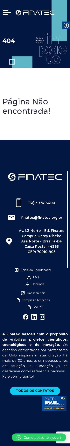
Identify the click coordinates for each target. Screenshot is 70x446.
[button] (39, 437)
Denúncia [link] (38, 284)
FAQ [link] (36, 277)
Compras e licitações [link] (36, 300)
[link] (35, 12)
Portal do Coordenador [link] (35, 270)
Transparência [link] (36, 293)
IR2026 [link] (37, 307)
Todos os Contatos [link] (35, 391)
